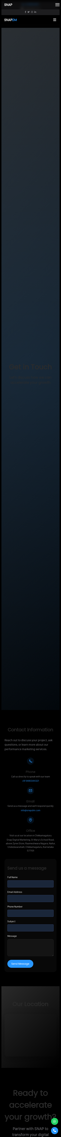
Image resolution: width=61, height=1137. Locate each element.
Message (12, 936)
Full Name (12, 877)
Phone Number (15, 906)
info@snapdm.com (30, 810)
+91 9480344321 (30, 780)
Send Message (20, 964)
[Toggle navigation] (57, 5)
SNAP (10, 20)
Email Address (14, 892)
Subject (11, 921)
